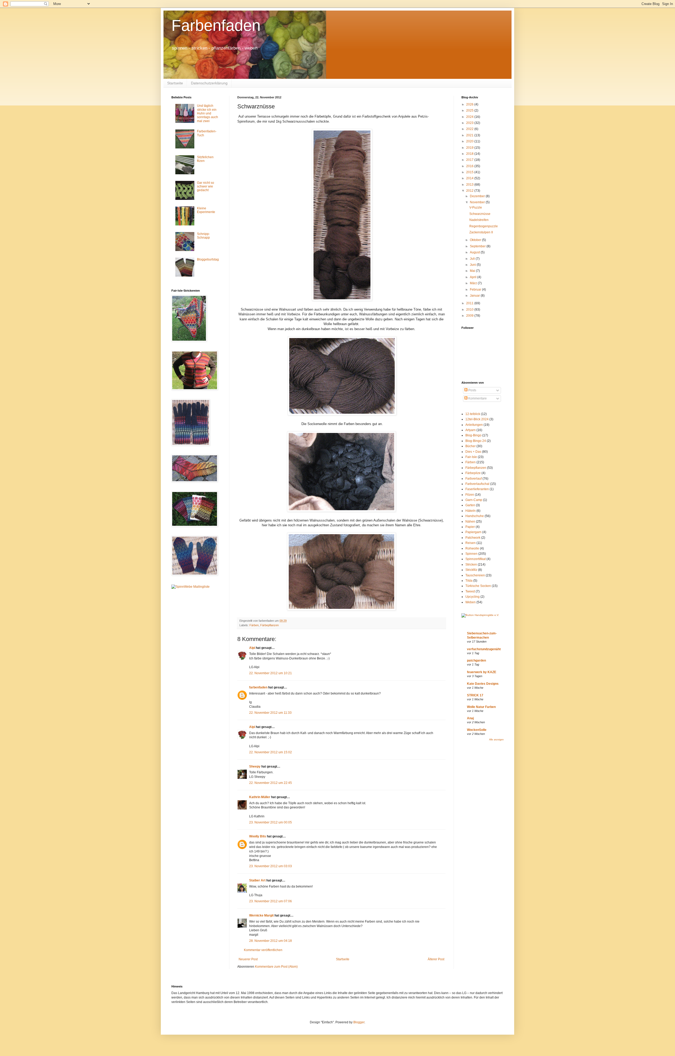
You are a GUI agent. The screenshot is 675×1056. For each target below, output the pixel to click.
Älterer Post (436, 959)
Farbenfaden (216, 25)
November (478, 202)
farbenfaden (258, 687)
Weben (470, 602)
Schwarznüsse (479, 214)
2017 (470, 160)
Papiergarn (473, 532)
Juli (473, 259)
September (478, 246)
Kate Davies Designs (483, 684)
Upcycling (472, 597)
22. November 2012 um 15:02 (270, 752)
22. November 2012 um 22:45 (270, 783)
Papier (470, 527)
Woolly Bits (257, 836)
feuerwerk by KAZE (481, 672)
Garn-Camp (473, 500)
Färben (254, 625)
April (473, 277)
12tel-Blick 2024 (477, 419)
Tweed (470, 591)
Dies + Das (473, 452)
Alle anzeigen (496, 739)
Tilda (468, 580)
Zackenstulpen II (481, 232)
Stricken (471, 564)
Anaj (470, 718)
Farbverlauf (473, 478)
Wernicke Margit (261, 915)
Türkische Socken (478, 586)
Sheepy (255, 766)
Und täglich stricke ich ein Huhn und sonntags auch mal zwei (207, 113)
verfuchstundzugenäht (484, 649)
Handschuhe (474, 516)
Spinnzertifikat (475, 559)
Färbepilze (473, 473)
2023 (470, 123)
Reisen (470, 543)
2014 (470, 178)
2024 (470, 117)
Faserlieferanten (477, 489)
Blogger (358, 1022)
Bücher (470, 446)
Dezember (478, 196)
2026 (470, 104)
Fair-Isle (471, 457)
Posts (471, 390)
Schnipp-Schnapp (203, 235)
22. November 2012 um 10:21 (270, 673)
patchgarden (476, 660)
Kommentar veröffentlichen (263, 950)
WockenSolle (476, 730)
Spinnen (471, 554)
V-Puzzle (475, 207)
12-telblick (472, 414)
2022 (470, 129)
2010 (470, 309)
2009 (470, 315)
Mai (473, 271)
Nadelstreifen (479, 220)
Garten (470, 505)
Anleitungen (474, 425)
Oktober (476, 240)
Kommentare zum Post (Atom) (276, 966)
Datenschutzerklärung (209, 83)
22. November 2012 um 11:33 (270, 713)
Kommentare (477, 398)
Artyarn (470, 430)
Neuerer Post (248, 959)
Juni (473, 265)
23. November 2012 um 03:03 (270, 866)
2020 (470, 141)
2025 (470, 110)
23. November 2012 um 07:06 (270, 901)
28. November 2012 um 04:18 (270, 941)
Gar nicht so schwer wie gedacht (205, 186)
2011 (470, 303)
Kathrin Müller (259, 797)
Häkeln (470, 511)
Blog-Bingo (473, 435)
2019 (470, 148)
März (474, 283)
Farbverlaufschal (477, 484)
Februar (476, 289)
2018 (470, 154)
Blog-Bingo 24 (475, 441)
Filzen (469, 494)
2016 (470, 166)
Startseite (175, 83)
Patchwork (472, 537)
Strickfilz (471, 570)
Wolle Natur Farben (481, 707)
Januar (475, 295)
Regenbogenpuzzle (483, 226)
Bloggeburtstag (208, 259)
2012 (470, 190)
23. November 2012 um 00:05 (270, 822)
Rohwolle (472, 548)
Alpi (252, 648)
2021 (470, 135)
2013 (470, 184)
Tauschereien (475, 575)
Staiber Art (257, 880)
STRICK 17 (475, 695)
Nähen (470, 521)
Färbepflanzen (269, 625)
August (475, 252)
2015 (470, 172)
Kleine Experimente (206, 210)
